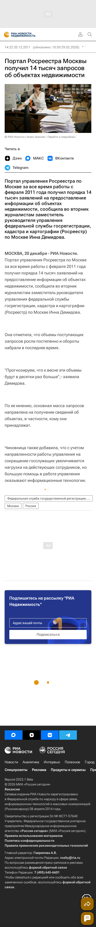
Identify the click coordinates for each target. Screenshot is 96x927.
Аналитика (31, 762)
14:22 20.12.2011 (18, 47)
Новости (11, 762)
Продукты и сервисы (68, 770)
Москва (13, 506)
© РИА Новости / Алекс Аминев (25, 137)
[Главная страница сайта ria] (5, 34)
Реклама (39, 770)
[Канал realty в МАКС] (13, 735)
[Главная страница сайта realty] (28, 34)
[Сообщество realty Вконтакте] (50, 735)
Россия (30, 506)
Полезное (72, 762)
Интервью (52, 762)
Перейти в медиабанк (61, 137)
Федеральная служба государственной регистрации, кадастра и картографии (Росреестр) (50, 498)
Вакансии (12, 789)
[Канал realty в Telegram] (68, 735)
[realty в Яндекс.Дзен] (32, 735)
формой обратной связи (48, 867)
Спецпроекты (16, 770)
